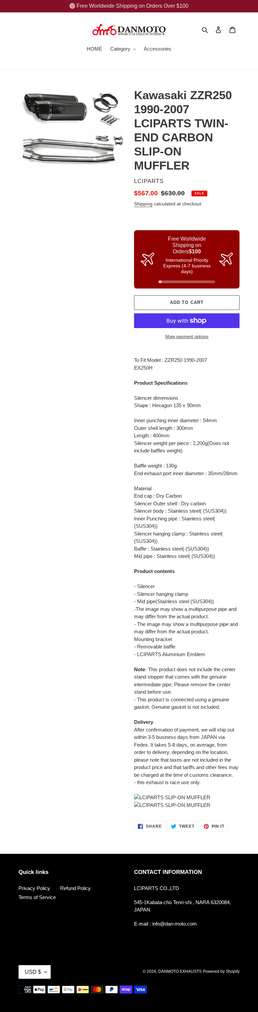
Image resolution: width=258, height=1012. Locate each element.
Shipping (143, 203)
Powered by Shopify (221, 971)
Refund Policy (75, 888)
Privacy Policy (34, 888)
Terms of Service (37, 897)
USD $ (33, 972)
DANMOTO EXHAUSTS (180, 971)
